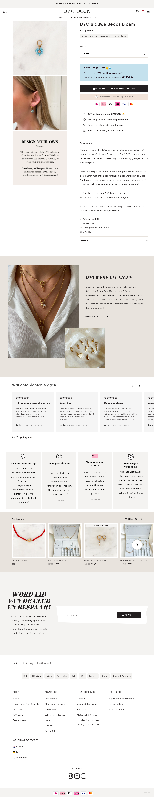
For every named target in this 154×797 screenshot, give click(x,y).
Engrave (93, 676)
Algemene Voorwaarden (121, 698)
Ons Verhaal (51, 698)
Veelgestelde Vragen (88, 704)
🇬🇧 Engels (18, 747)
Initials (49, 676)
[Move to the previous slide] (132, 385)
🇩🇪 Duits (17, 752)
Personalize (62, 676)
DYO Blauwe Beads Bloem (83, 18)
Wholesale (50, 709)
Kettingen (18, 715)
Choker (105, 676)
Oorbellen (18, 709)
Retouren (81, 709)
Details (84, 240)
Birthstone (36, 676)
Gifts (82, 676)
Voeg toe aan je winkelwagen (117, 89)
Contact (81, 698)
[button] (143, 11)
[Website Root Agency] (149, 793)
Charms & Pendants (122, 676)
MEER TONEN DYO (94, 317)
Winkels (49, 725)
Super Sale (62, 4)
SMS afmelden (116, 709)
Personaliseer (19, 720)
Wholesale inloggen (55, 715)
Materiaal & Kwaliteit (88, 715)
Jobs (47, 720)
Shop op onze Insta (55, 704)
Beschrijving (87, 143)
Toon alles (131, 519)
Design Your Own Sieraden (26, 704)
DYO (25, 676)
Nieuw (16, 698)
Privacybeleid (116, 704)
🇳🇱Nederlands (20, 757)
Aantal (83, 46)
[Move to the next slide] (139, 385)
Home (61, 17)
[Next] (137, 545)
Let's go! (127, 615)
